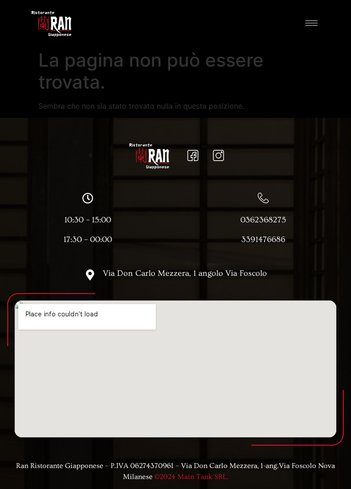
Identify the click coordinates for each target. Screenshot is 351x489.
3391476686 (263, 239)
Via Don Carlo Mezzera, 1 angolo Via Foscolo (185, 273)
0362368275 (263, 220)
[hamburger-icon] (311, 23)
